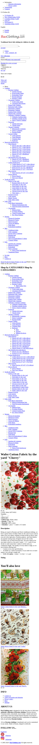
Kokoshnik (11, 247)
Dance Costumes (17, 130)
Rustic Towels (12, 198)
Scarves (18, 331)
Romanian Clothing (14, 110)
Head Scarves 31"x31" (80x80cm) (22, 167)
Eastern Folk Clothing (14, 112)
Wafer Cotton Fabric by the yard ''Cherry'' (19, 456)
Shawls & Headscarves (11, 142)
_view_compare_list (11, 52)
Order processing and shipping (14, 697)
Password (4, 59)
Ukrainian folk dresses (18, 103)
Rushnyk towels (13, 194)
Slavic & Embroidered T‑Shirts (17, 238)
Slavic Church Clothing (19, 120)
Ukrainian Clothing (14, 100)
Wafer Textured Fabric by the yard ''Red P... (14, 686)
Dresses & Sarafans (14, 218)
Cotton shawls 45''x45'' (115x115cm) (23, 166)
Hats (17, 330)
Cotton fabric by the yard (19, 189)
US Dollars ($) (9, 15)
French (7, 32)
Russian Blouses (17, 97)
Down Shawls (12, 174)
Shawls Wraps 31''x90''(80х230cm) (22, 348)
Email (2, 57)
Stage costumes (13, 249)
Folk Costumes (12, 232)
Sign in (3, 56)
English (7, 30)
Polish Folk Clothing (14, 105)
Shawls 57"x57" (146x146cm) (21, 147)
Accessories (11, 208)
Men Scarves (12, 171)
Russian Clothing (13, 90)
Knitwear (15, 140)
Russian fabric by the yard (20, 183)
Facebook (4, 732)
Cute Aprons (12, 196)
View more (16, 156)
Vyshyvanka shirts (17, 102)
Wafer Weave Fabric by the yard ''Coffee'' (13, 646)
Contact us (8, 258)
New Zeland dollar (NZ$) (12, 17)
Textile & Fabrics (10, 179)
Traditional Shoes (13, 252)
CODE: (3, 512)
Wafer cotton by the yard (19, 390)
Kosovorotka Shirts (18, 93)
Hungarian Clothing (14, 108)
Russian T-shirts (17, 98)
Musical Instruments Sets (19, 205)
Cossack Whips (13, 240)
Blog (6, 257)
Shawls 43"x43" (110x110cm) (21, 152)
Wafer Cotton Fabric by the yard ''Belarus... (14, 607)
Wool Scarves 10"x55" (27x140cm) (23, 173)
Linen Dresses (16, 135)
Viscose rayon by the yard (20, 191)
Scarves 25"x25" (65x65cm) (20, 161)
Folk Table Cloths (13, 200)
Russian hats (12, 235)
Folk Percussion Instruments (20, 206)
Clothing (7, 88)
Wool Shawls (12, 144)
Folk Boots (11, 237)
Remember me (7, 67)
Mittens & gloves (21, 333)
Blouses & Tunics (13, 220)
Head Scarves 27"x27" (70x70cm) (22, 169)
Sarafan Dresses (17, 91)
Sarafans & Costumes (14, 243)
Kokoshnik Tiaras (17, 95)
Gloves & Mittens (13, 223)
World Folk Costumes (14, 113)
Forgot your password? (13, 59)
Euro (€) (7, 20)
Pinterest (8, 735)
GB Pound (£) (9, 22)
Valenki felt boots (17, 124)
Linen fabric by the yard (19, 188)
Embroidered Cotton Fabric (20, 387)
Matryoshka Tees (21, 286)
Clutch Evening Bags (18, 213)
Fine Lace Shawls (17, 178)
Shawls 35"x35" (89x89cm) (20, 154)
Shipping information (14, 4)
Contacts (7, 9)
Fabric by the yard (13, 181)
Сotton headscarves (14, 162)
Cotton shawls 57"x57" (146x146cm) (23, 164)
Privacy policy (12, 5)
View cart (4, 80)
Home (2, 83)
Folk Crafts (8, 201)
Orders (7, 51)
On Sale (7, 255)
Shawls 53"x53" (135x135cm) (21, 149)
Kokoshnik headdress (14, 227)
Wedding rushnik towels (19, 118)
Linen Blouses (16, 137)
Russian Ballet (16, 132)
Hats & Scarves (13, 221)
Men (6, 228)
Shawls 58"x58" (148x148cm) (21, 145)
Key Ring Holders (17, 215)
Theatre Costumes (13, 127)
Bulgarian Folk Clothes (15, 107)
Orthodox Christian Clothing (16, 115)
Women (7, 216)
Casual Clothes (12, 134)
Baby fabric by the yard (19, 385)
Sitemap (7, 702)
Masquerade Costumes (19, 129)
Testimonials (8, 7)
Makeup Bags (16, 210)
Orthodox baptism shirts (19, 117)
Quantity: (3, 514)
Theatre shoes (16, 125)
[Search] (19, 46)
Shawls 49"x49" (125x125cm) (21, 151)
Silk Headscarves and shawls (17, 157)
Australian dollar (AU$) (12, 24)
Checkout (4, 81)
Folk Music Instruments (15, 203)
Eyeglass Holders (17, 211)
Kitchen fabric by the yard (20, 389)
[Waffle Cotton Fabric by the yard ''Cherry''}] (20, 509)
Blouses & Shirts (13, 245)
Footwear (11, 122)
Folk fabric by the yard (19, 184)
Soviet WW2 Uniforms (15, 233)
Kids (6, 242)
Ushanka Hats (16, 139)
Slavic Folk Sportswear (19, 250)
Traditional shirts (13, 230)
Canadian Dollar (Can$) (12, 19)
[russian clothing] (13, 38)
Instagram (8, 739)
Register (7, 56)
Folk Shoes (11, 225)
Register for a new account (9, 63)
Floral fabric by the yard (19, 186)
